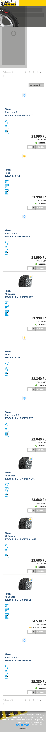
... (40, 72)
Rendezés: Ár (35, 85)
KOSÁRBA (40, 147)
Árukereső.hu (23, 728)
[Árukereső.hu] (23, 726)
